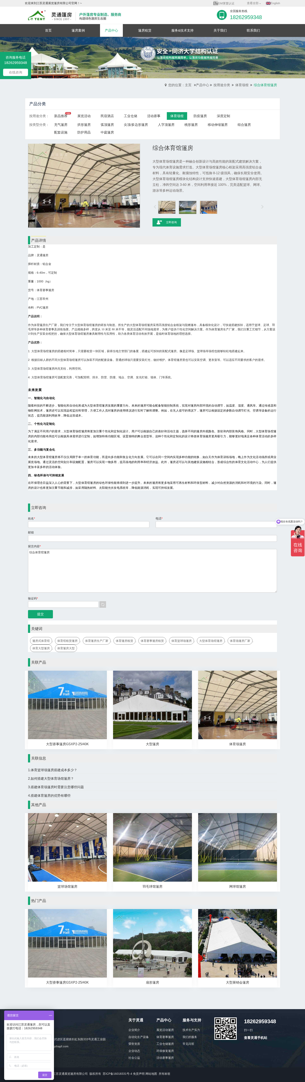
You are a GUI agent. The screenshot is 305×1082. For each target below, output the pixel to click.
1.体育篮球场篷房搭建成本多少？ (52, 770)
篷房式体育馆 (41, 640)
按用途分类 (222, 85)
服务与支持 (192, 1020)
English (275, 3)
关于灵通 (135, 1020)
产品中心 (202, 85)
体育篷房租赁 (124, 640)
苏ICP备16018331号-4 (117, 1073)
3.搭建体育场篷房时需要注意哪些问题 (56, 787)
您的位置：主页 (180, 85)
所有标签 (164, 1073)
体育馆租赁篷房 (67, 640)
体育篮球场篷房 (181, 640)
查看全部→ (254, 3)
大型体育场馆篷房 (210, 640)
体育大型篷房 (41, 648)
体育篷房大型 (66, 648)
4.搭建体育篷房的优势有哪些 (49, 795)
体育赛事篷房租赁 (152, 640)
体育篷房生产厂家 (96, 640)
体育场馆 (242, 85)
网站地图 (151, 1073)
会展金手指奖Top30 (231, 4)
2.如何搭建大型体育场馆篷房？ (51, 778)
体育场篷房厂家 (240, 640)
